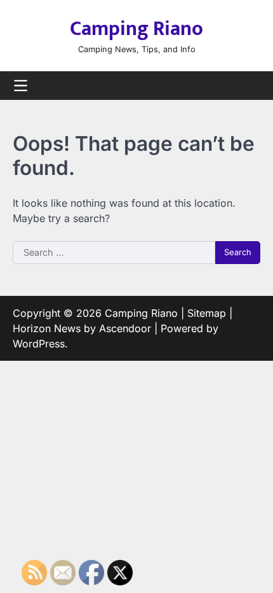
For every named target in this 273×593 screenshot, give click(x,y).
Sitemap (206, 313)
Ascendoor (125, 328)
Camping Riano (136, 29)
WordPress (39, 343)
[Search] (250, 85)
